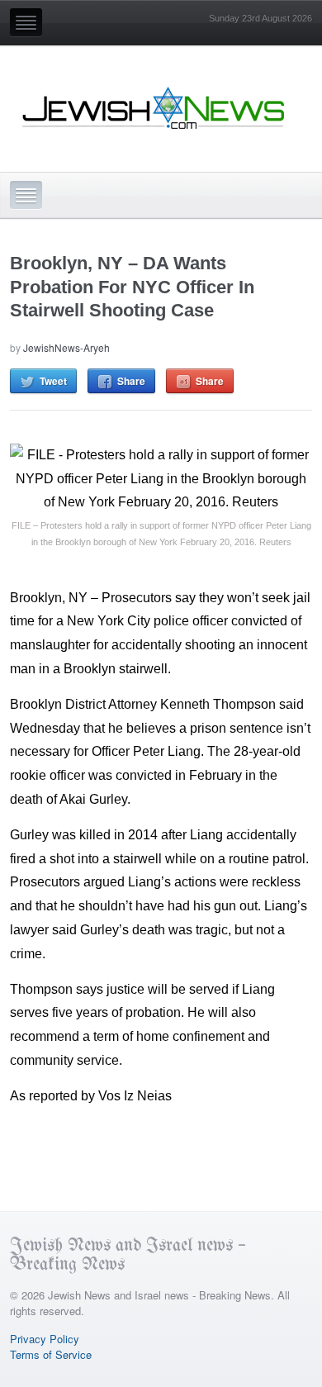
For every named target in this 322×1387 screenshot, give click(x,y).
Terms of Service (51, 1354)
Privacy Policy (44, 1339)
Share (131, 380)
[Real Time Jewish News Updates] (154, 108)
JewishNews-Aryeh (66, 347)
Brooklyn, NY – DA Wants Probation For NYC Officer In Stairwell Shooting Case (132, 287)
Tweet (53, 380)
